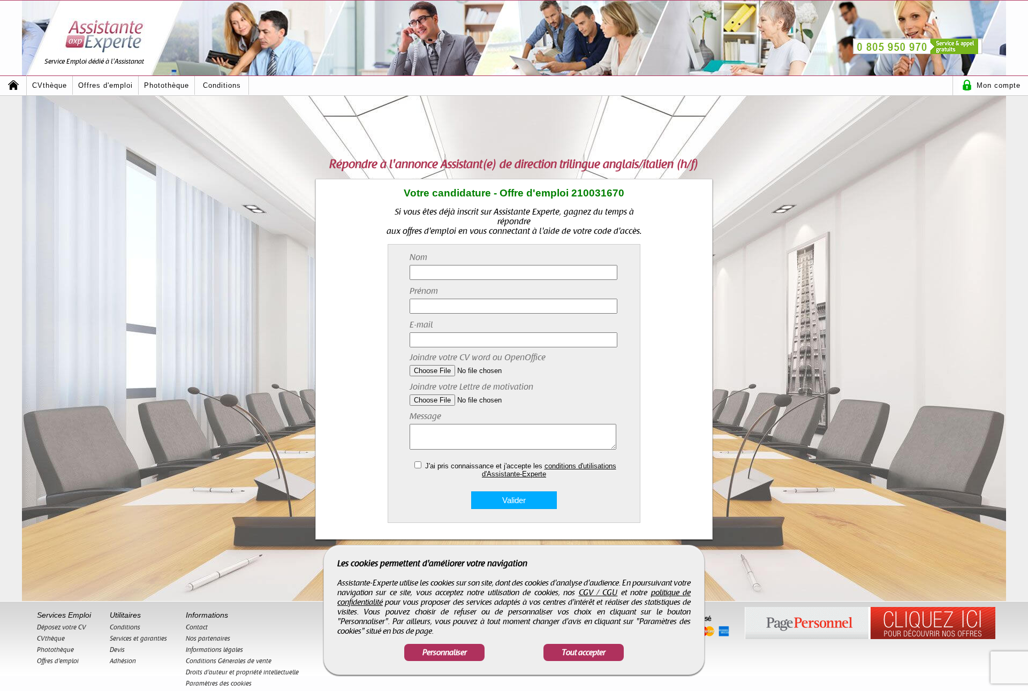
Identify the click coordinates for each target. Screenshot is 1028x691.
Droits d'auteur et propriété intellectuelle (242, 672)
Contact (197, 627)
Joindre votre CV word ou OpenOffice (478, 357)
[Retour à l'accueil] (13, 85)
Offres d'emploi (105, 85)
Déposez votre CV (61, 627)
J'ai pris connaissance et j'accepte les (520, 470)
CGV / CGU (598, 592)
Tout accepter (584, 652)
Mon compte (999, 85)
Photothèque (166, 85)
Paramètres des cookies (219, 683)
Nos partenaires (208, 638)
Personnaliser (444, 652)
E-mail (421, 325)
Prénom (424, 291)
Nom (418, 257)
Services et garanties (138, 638)
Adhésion (123, 661)
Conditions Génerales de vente (228, 661)
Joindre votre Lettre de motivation (471, 387)
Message (425, 416)
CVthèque (49, 85)
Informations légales (214, 650)
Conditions (222, 85)
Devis (117, 650)
